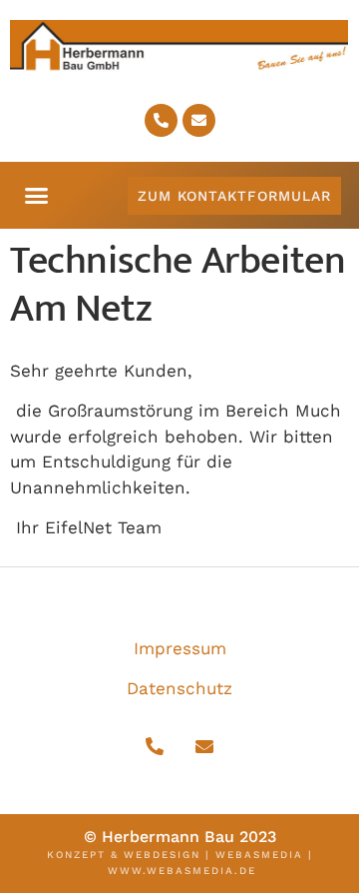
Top (341, 875)
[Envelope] (198, 120)
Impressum (180, 648)
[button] (37, 196)
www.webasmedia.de (182, 870)
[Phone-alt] (161, 120)
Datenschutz (179, 688)
